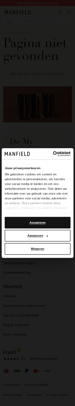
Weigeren (37, 248)
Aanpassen (35, 235)
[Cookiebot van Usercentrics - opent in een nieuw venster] (53, 153)
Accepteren (37, 222)
